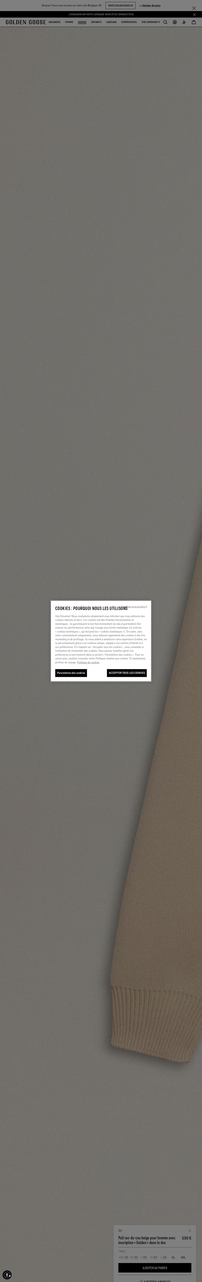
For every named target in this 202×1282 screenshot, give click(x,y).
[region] (101, 641)
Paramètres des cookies (71, 673)
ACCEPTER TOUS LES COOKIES (127, 673)
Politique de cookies (88, 662)
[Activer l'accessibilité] (7, 1275)
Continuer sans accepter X (134, 606)
